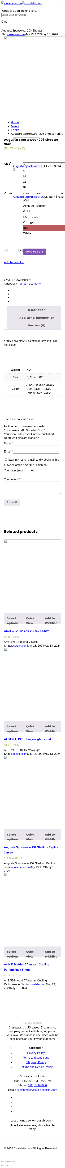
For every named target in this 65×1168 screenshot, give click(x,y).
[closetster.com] (11, 3)
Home (15, 122)
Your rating (10, 470)
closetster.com (16, 34)
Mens (37, 284)
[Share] (6, 1161)
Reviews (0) (36, 325)
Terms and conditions (36, 1057)
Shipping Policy (36, 1062)
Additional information (36, 318)
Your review (12, 479)
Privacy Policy (36, 1053)
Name (8, 443)
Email (8, 451)
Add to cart (34, 252)
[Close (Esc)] (2, 1161)
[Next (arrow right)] (6, 1165)
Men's (15, 126)
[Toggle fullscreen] (9, 1161)
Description (36, 310)
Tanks (15, 130)
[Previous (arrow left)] (2, 1165)
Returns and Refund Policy (36, 1067)
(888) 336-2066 (37, 1085)
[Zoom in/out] (13, 1161)
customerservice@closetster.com (37, 1089)
